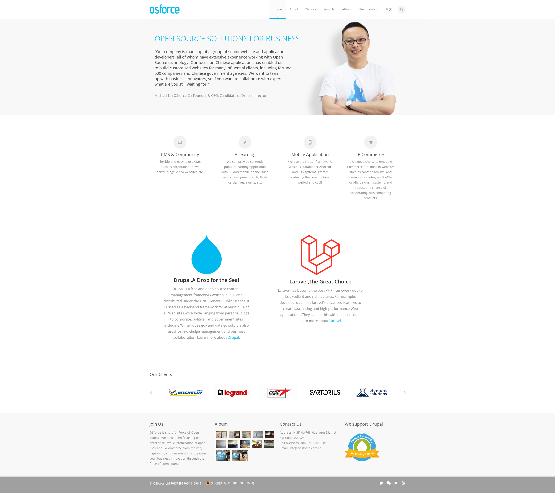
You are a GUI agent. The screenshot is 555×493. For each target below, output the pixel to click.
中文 (389, 9)
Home (277, 9)
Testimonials (368, 9)
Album (347, 9)
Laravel (335, 320)
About (294, 9)
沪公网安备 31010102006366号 (233, 483)
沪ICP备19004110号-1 (186, 483)
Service (311, 9)
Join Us (329, 9)
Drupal (233, 337)
